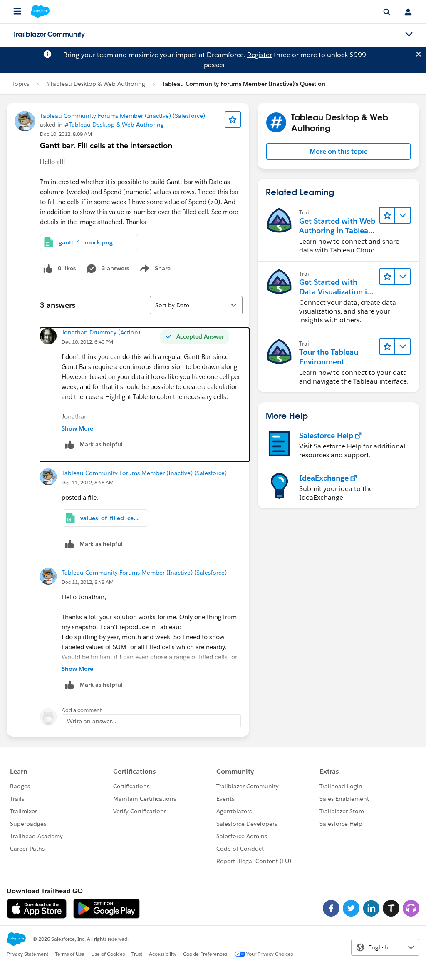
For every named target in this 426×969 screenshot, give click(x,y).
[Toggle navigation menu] (409, 34)
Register (259, 54)
